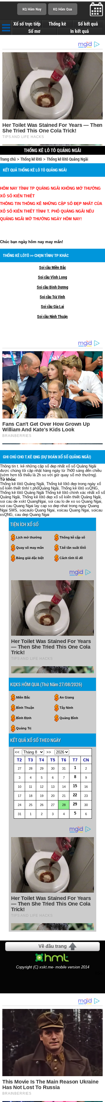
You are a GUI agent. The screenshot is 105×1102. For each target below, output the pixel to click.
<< (17, 752)
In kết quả (79, 31)
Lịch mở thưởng (29, 537)
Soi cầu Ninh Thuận (52, 316)
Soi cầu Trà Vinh (52, 297)
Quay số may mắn (30, 547)
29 (75, 804)
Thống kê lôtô (31, 159)
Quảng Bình (69, 718)
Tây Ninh (66, 707)
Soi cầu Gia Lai (52, 306)
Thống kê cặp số (72, 537)
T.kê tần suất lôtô (73, 547)
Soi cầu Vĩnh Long (52, 277)
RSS (99, 973)
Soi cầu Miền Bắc (52, 267)
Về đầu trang (52, 946)
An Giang (67, 697)
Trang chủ (8, 159)
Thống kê (57, 24)
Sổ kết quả (88, 24)
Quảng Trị (23, 728)
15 (75, 786)
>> (48, 752)
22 (75, 795)
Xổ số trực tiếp (27, 24)
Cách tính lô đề (71, 558)
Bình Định (24, 718)
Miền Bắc (23, 697)
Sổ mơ (34, 31)
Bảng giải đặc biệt (30, 558)
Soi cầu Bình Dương (52, 287)
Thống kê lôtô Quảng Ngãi (67, 159)
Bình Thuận (25, 707)
